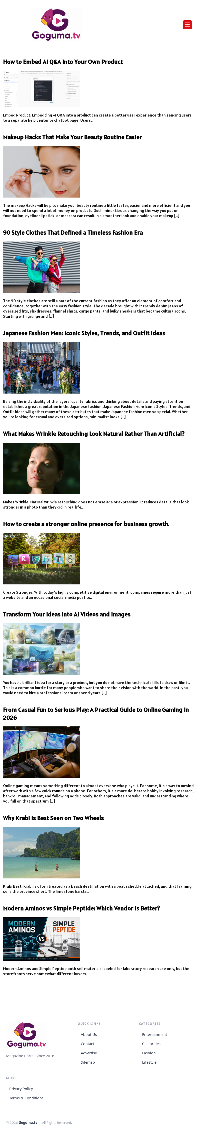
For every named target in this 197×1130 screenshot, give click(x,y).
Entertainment (154, 1034)
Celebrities (151, 1043)
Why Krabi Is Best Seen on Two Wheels (53, 818)
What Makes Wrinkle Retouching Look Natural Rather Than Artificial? (94, 434)
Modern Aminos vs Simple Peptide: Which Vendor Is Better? (81, 908)
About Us (89, 1034)
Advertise (89, 1053)
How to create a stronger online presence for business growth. (86, 524)
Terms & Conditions (26, 1098)
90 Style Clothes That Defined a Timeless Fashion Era (73, 232)
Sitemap (88, 1062)
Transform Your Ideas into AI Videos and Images (67, 614)
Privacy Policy (21, 1088)
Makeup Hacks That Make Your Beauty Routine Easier (72, 137)
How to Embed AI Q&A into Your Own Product (63, 62)
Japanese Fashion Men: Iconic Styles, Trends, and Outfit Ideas (84, 333)
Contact (87, 1043)
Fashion (149, 1053)
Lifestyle (149, 1062)
